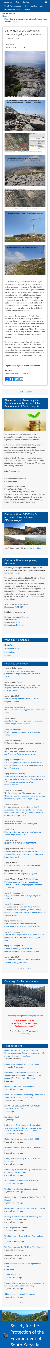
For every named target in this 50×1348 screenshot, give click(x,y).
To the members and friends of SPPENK (21, 1180)
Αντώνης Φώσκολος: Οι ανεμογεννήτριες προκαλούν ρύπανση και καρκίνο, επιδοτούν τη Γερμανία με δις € (24, 854)
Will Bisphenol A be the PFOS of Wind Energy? (24, 1247)
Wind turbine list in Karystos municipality (21, 1189)
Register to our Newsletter (14, 625)
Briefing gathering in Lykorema (17, 1255)
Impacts (7, 655)
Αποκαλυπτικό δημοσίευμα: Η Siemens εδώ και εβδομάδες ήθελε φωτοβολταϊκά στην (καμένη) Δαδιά (24, 937)
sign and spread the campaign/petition (28, 1016)
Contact (27, 10)
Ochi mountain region (34, 6)
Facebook (17, 622)
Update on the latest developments (19, 1086)
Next (45, 1313)
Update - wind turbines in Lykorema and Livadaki (24, 1208)
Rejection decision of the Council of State (21, 1064)
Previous (5, 1313)
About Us (8, 2)
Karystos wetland (11, 1117)
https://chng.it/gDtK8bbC (13, 607)
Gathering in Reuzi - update (16, 1228)
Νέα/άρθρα (8, 645)
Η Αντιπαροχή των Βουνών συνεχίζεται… (21, 824)
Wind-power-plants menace (16, 373)
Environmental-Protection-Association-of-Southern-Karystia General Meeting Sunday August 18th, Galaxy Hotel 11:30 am (22, 1075)
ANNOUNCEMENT (12, 1275)
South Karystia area (12, 6)
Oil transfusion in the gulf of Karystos (19, 1294)
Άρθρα (26, 2)
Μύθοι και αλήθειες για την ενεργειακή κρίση (22, 865)
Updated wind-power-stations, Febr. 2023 (21, 1139)
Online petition (35, 548)
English (29, 392)
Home (4, 16)
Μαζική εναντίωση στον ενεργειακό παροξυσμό (24, 743)
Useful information (12, 10)
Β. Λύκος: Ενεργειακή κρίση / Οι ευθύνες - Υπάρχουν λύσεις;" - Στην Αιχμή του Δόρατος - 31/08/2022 (23, 885)
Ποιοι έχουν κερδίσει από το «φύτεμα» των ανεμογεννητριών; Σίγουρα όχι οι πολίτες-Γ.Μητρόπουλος (22, 688)
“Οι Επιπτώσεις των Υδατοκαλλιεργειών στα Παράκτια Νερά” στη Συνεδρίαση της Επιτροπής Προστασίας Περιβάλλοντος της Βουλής (24, 796)
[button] (46, 2)
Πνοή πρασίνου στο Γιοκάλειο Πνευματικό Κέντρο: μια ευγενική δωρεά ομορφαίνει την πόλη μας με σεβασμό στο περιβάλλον (24, 1053)
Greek (20, 392)
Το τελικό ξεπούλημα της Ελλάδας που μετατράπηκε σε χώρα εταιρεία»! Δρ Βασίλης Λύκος (22, 674)
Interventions (9, 652)
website (14, 620)
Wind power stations (12, 648)
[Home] (6, 1335)
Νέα (17, 2)
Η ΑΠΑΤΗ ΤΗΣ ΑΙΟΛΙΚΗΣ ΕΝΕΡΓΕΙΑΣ (20, 843)
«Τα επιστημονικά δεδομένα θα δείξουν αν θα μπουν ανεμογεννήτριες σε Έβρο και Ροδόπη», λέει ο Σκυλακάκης (24, 765)
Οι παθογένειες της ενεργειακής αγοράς (20, 873)
